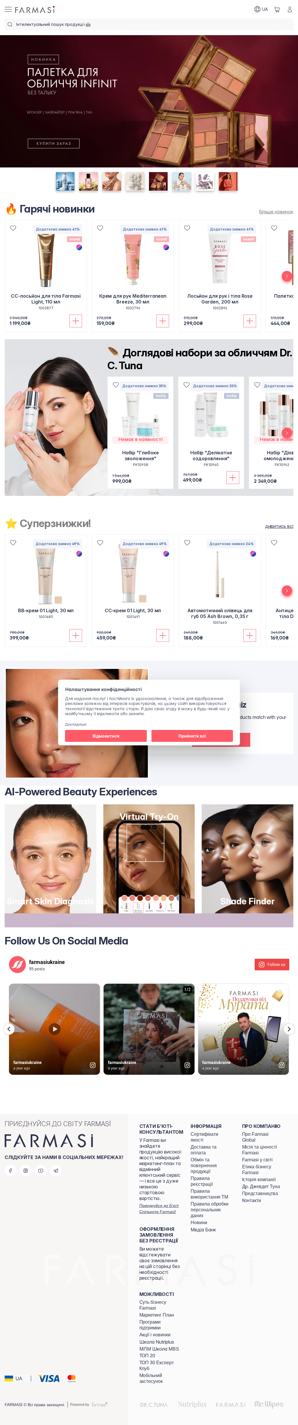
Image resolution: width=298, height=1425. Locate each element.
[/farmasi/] (35, 9)
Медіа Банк (203, 1230)
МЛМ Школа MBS (159, 1349)
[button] (17, 1378)
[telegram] (56, 1170)
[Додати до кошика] (75, 321)
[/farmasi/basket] (277, 9)
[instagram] (25, 1170)
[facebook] (10, 1170)
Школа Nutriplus (156, 1342)
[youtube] (41, 1170)
